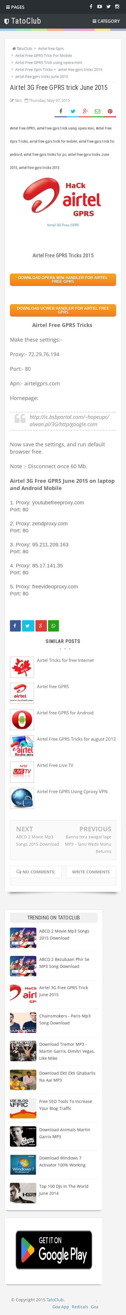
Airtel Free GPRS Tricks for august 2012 (76, 739)
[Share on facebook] (15, 626)
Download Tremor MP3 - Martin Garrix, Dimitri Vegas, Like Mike (67, 1051)
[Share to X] (73, 111)
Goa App (60, 1306)
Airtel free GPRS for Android (65, 713)
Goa (94, 1306)
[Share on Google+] (85, 111)
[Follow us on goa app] (108, 6)
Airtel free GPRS (53, 686)
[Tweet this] (28, 626)
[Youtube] (99, 6)
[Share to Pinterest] (110, 111)
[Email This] (97, 111)
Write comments (91, 872)
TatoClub (55, 1299)
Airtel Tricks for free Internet (65, 660)
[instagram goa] (117, 6)
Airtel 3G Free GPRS (63, 225)
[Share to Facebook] (61, 111)
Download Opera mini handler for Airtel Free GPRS (63, 280)
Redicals (80, 1306)
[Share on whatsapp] (53, 626)
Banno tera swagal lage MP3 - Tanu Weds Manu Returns (88, 844)
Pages (17, 7)
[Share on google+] (41, 626)
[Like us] (90, 6)
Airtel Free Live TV (55, 765)
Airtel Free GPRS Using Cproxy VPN (72, 791)
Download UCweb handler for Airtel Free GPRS (63, 310)
